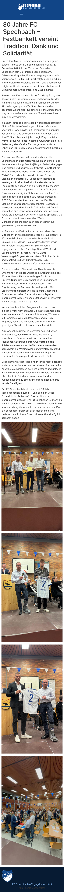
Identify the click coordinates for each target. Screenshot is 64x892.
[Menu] (21, 14)
